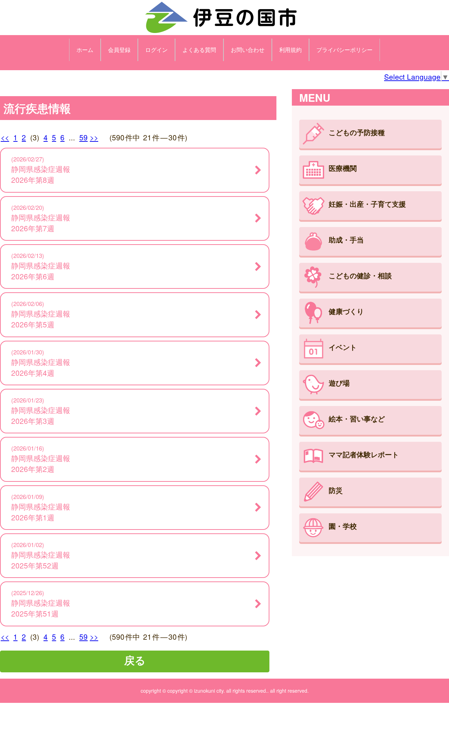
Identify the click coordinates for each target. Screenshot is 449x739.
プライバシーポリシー (344, 50)
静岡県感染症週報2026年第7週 (40, 222)
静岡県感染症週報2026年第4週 (40, 367)
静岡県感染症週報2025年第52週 (40, 560)
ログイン (156, 50)
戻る (135, 659)
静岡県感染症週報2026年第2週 (40, 463)
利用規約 (290, 50)
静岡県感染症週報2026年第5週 (40, 318)
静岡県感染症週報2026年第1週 (40, 511)
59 (83, 137)
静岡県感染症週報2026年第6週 (40, 270)
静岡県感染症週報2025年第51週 (40, 608)
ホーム (84, 50)
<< (5, 137)
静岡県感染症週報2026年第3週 (40, 415)
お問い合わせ (247, 50)
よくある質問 (199, 50)
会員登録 (119, 50)
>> (94, 137)
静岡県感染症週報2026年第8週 (40, 174)
